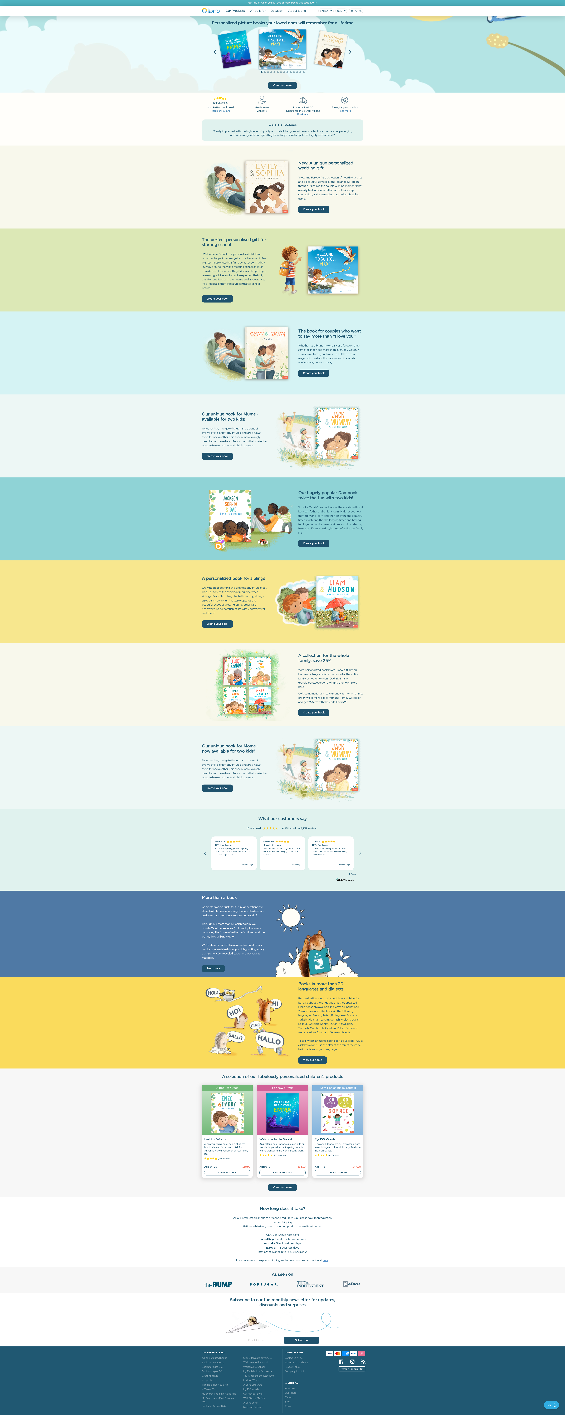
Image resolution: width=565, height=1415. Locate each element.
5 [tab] (274, 72)
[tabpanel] (283, 49)
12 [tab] (297, 72)
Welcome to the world (255, 1362)
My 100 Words (251, 1389)
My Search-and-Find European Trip (218, 1400)
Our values (290, 1393)
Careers (289, 1397)
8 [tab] (284, 72)
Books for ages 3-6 (212, 1371)
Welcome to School (254, 1367)
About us (290, 1388)
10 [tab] (290, 72)
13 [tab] (300, 72)
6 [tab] (277, 72)
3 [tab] (267, 72)
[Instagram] (352, 1361)
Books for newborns (213, 1362)
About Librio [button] (297, 10)
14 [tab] (303, 72)
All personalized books (214, 1358)
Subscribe (301, 1340)
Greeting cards (210, 1376)
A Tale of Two (209, 1389)
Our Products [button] (235, 10)
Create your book (314, 209)
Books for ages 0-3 (212, 1367)
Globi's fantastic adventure (257, 1358)
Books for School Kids (214, 1406)
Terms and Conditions (296, 1362)
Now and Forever (252, 1407)
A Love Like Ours (252, 1385)
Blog (287, 1402)
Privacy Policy (292, 1367)
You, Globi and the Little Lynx (258, 1376)
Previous (215, 51)
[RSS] (361, 1361)
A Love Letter (250, 1403)
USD (339, 11)
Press (288, 1406)
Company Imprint (294, 1371)
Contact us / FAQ (294, 1358)
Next (350, 51)
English (324, 11)
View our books (282, 85)
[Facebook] (341, 1361)
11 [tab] (293, 72)
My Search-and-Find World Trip (219, 1394)
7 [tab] (280, 72)
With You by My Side (254, 1398)
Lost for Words (251, 1380)
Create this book (227, 1172)
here (325, 1260)
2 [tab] (264, 72)
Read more (213, 968)
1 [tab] (261, 72)
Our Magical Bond (252, 1394)
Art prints (207, 1380)
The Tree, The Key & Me (215, 1385)
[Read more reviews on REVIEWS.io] (345, 880)
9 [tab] (287, 72)
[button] (205, 853)
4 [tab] (271, 72)
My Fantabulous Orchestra (257, 1371)
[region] (282, 854)
